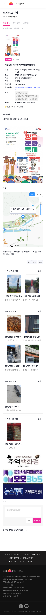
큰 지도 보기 (15, 214)
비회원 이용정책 (14, 558)
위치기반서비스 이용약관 (16, 561)
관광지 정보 (7, 28)
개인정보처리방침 (28, 558)
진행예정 (8, 59)
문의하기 (30, 561)
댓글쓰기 (37, 521)
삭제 (34, 262)
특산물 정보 (18, 28)
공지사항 (25, 555)
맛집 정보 (16, 23)
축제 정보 (6, 23)
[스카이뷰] (38, 194)
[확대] (41, 199)
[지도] (32, 194)
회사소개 (7, 555)
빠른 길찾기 (27, 214)
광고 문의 (16, 555)
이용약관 (35, 555)
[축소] (41, 218)
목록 (40, 262)
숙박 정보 (26, 23)
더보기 (38, 271)
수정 (29, 262)
